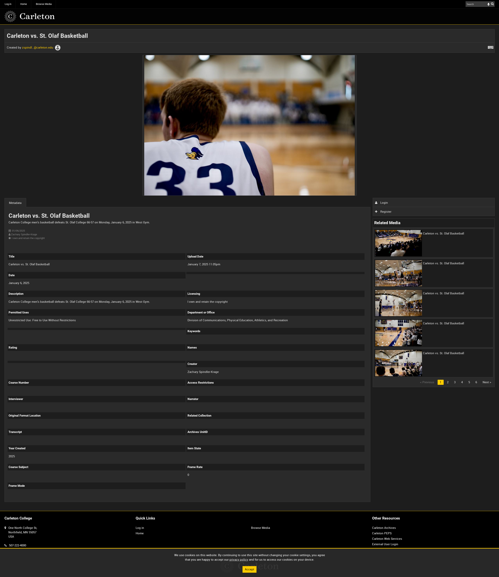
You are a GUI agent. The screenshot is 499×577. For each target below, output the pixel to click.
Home (23, 4)
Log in (8, 4)
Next (487, 382)
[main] (249, 267)
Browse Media (44, 4)
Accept (249, 569)
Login (384, 202)
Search (492, 3)
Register (385, 211)
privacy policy (238, 559)
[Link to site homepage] (29, 16)
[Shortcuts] (490, 46)
